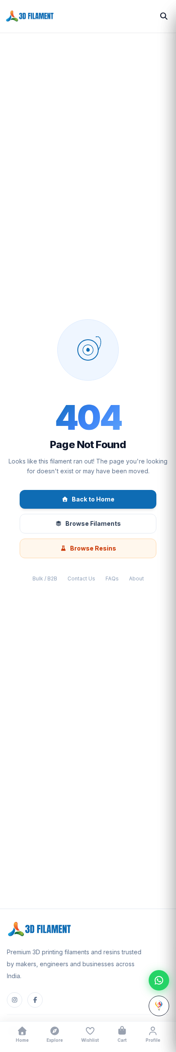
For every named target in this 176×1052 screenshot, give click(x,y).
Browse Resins (93, 548)
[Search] (164, 16)
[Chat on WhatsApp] (159, 980)
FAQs (112, 578)
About (136, 578)
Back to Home (93, 499)
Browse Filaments (93, 523)
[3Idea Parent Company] (159, 1006)
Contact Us (81, 578)
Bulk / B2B (44, 578)
